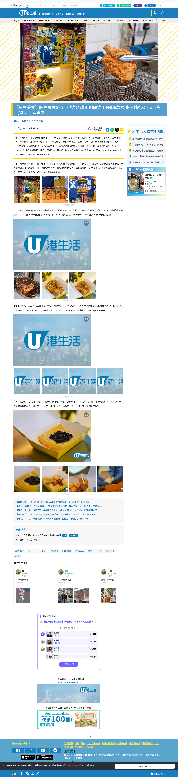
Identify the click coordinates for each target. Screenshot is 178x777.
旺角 (64, 535)
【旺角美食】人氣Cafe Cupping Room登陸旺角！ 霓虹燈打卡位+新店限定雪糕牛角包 (56, 514)
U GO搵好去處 (109, 5)
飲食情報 (26, 120)
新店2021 (33, 551)
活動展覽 (68, 743)
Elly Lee (21, 128)
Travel (35, 5)
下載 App (151, 5)
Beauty (55, 5)
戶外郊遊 (79, 746)
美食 (91, 551)
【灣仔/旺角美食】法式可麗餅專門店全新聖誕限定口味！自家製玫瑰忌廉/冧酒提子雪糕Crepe (59, 506)
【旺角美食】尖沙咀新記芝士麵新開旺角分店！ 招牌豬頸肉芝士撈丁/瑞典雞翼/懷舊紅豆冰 (57, 510)
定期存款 (81, 14)
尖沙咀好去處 (93, 743)
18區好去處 (133, 20)
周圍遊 (120, 20)
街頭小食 (110, 551)
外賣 (18, 556)
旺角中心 (73, 535)
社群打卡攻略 (125, 5)
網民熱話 (68, 754)
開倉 (83, 743)
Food (45, 5)
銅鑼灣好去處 (108, 743)
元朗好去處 (121, 743)
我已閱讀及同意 (144, 766)
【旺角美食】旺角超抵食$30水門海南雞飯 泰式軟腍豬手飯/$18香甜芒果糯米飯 (52, 501)
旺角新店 (80, 551)
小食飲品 (38, 120)
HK (27, 5)
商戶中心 (138, 5)
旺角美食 (67, 551)
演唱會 (16, 20)
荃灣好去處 (134, 743)
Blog (64, 5)
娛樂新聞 (70, 14)
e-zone (74, 5)
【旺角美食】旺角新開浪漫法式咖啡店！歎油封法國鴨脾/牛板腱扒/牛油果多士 (52, 518)
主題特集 (164, 20)
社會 (156, 743)
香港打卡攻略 (149, 20)
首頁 (16, 120)
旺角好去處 (147, 743)
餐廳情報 (68, 746)
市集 (77, 743)
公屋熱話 (59, 14)
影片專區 (108, 20)
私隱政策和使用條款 (73, 765)
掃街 (43, 551)
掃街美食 (54, 551)
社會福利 (89, 746)
